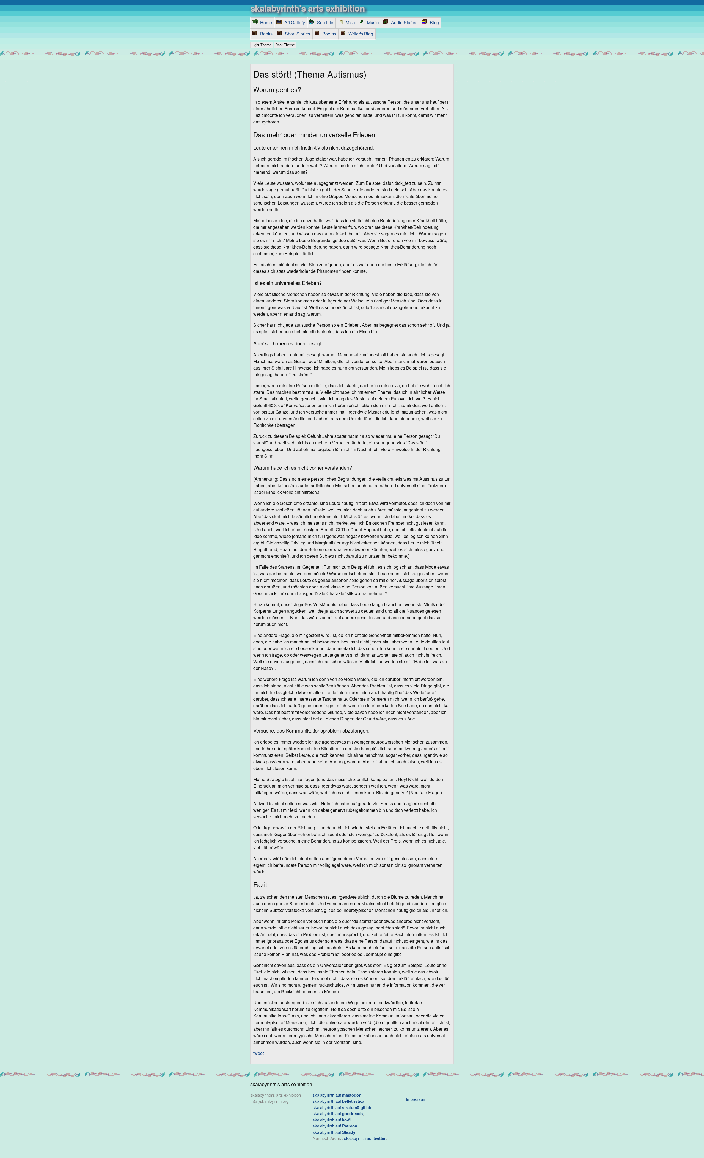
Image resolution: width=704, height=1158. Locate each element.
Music (373, 22)
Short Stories (297, 34)
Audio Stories (404, 22)
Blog (434, 22)
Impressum (416, 1099)
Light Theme (261, 45)
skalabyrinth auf (337, 1095)
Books (266, 34)
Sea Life (325, 22)
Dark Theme (285, 45)
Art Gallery (294, 22)
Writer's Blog (360, 34)
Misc (350, 22)
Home (266, 22)
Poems (329, 34)
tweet (258, 1053)
